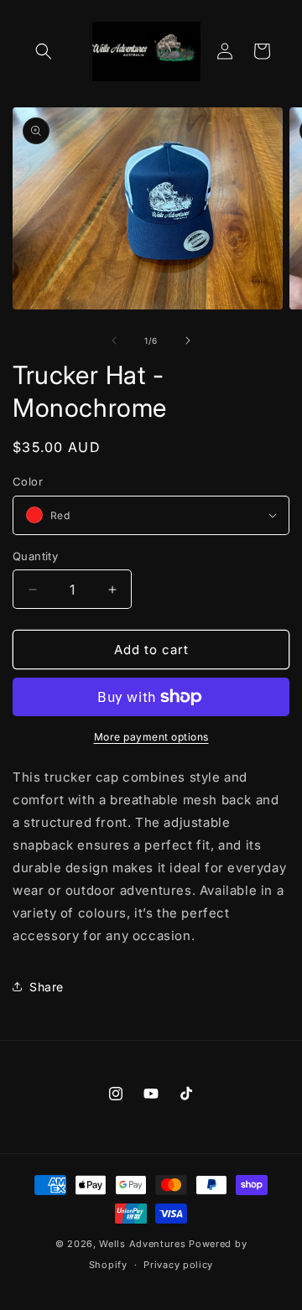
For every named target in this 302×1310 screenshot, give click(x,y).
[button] (43, 51)
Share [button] (46, 987)
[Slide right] (187, 340)
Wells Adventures (144, 1244)
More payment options (151, 736)
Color (28, 481)
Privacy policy (178, 1265)
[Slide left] (114, 340)
